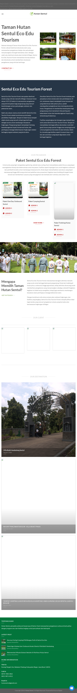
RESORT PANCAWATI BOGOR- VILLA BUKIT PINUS (21, 527)
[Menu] (2, 14)
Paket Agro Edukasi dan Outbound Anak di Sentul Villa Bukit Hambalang (30, 646)
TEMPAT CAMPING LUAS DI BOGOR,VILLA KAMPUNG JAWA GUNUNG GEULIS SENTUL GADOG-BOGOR (38, 602)
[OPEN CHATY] (71, 688)
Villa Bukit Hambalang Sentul (14, 450)
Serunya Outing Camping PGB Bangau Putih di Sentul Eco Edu (27, 640)
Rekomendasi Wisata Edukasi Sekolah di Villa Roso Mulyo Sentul (28, 652)
